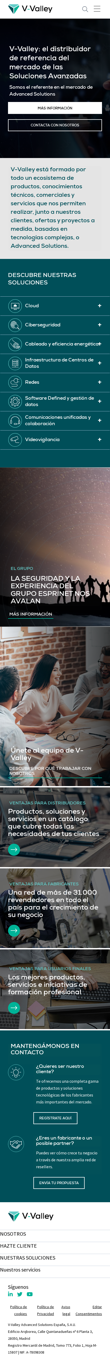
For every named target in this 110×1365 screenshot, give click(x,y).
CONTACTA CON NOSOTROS (55, 125)
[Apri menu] (97, 8)
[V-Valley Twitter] (19, 1294)
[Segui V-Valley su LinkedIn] (10, 1294)
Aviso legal (65, 1310)
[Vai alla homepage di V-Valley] (30, 8)
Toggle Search (85, 9)
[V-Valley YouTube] (30, 1294)
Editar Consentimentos (89, 1310)
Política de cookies (18, 1310)
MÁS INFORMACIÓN (55, 108)
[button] (55, 306)
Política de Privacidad (45, 1310)
